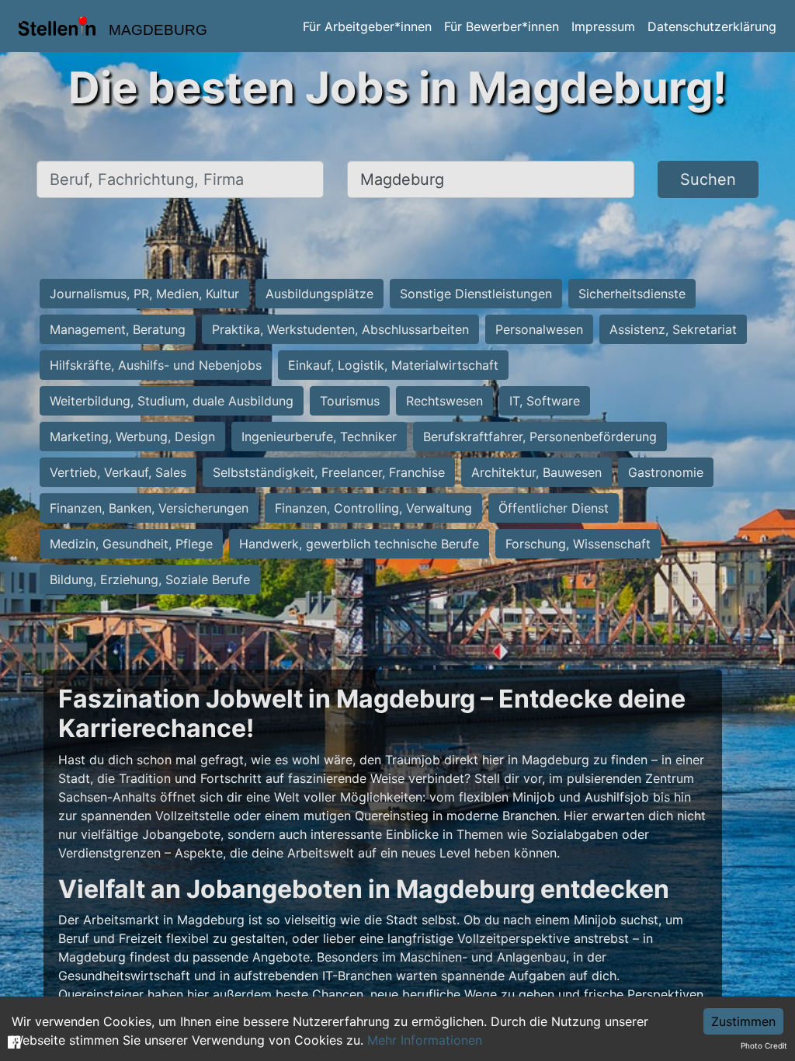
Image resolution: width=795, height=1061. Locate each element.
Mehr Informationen (424, 1040)
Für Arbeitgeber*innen (367, 26)
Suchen (708, 179)
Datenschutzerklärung (711, 26)
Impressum (603, 26)
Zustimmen (743, 1021)
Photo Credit (764, 1045)
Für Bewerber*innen (501, 26)
